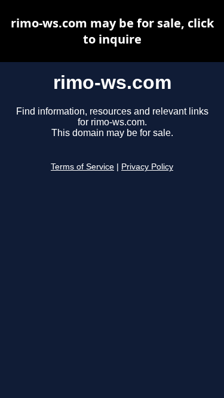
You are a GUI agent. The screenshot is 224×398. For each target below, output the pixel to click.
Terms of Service (82, 166)
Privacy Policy (147, 166)
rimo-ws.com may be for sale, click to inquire (112, 31)
